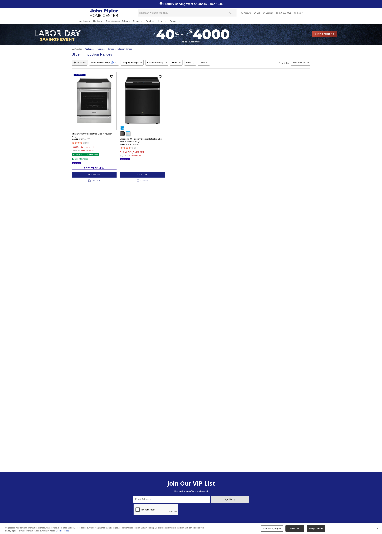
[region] (191, 528)
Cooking (100, 49)
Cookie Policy (62, 531)
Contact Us (175, 21)
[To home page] (104, 12)
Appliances (84, 21)
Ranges (110, 49)
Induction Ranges (124, 49)
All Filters (81, 62)
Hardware (98, 21)
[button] (242, 13)
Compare (96, 180)
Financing (137, 21)
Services (150, 21)
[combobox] (104, 63)
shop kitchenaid (324, 34)
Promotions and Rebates (118, 21)
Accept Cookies (316, 528)
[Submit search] (230, 13)
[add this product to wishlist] (111, 76)
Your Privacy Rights (272, 528)
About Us (162, 21)
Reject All (294, 528)
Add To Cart (94, 175)
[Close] (377, 528)
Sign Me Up (229, 499)
